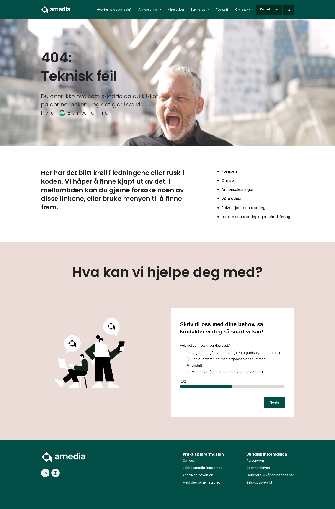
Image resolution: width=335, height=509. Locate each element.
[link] (56, 9)
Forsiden (229, 171)
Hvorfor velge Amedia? (114, 10)
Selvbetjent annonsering (243, 207)
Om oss (228, 180)
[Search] (288, 10)
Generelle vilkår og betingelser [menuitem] (270, 475)
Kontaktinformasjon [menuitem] (198, 475)
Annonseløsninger (238, 189)
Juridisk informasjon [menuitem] (267, 454)
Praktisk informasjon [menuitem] (203, 454)
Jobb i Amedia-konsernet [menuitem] (202, 468)
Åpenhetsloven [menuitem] (258, 468)
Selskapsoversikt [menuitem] (259, 482)
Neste (274, 402)
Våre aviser (176, 10)
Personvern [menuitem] (255, 460)
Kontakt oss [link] (269, 9)
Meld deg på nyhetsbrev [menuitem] (202, 482)
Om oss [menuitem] (188, 460)
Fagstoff (222, 10)
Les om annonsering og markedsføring (256, 216)
